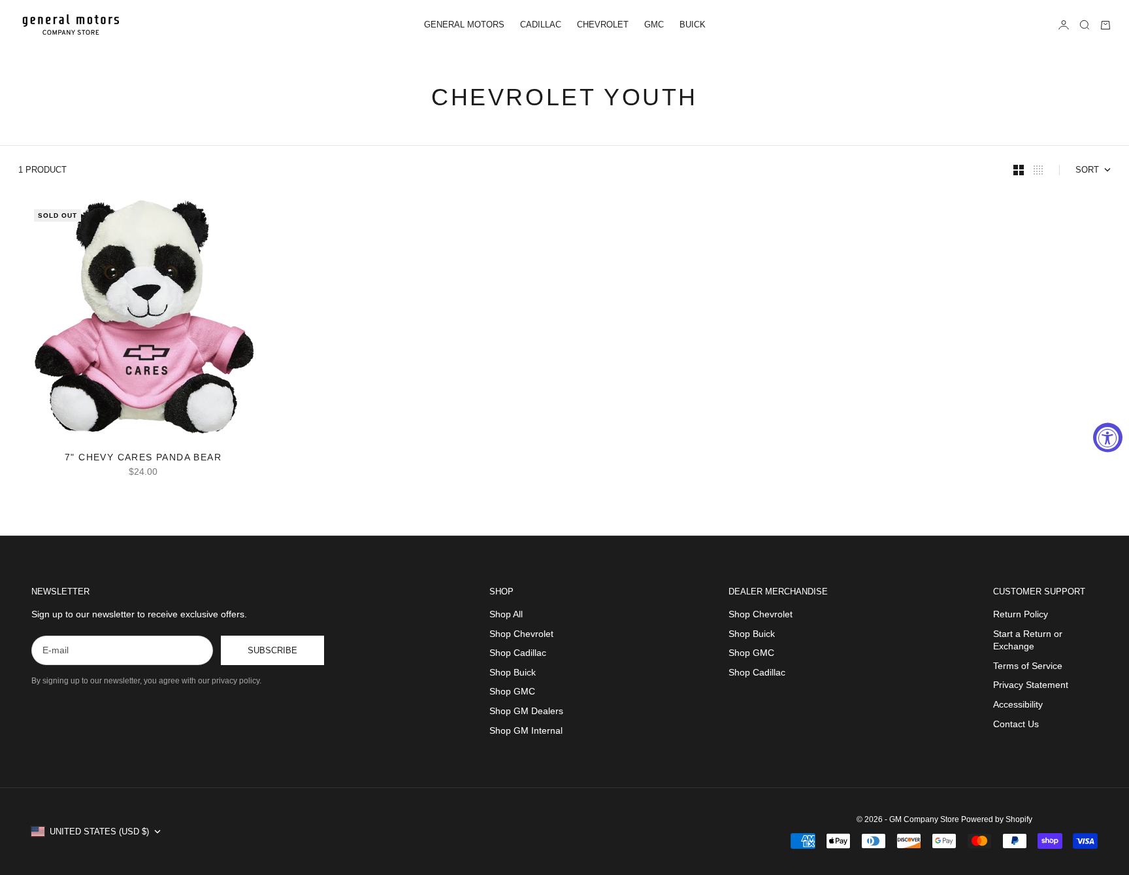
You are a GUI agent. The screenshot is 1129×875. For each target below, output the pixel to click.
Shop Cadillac (517, 652)
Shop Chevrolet (521, 633)
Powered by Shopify (996, 819)
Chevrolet (603, 24)
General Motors (464, 24)
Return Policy (1020, 614)
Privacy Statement (1030, 684)
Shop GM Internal (526, 730)
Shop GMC (512, 691)
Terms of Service (1027, 666)
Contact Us (1016, 724)
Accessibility (1018, 704)
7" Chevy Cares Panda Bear (143, 458)
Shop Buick (512, 672)
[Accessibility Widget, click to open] (1107, 438)
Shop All (506, 614)
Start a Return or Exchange (1027, 640)
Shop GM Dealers (526, 711)
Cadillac (540, 24)
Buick (692, 24)
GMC (654, 24)
